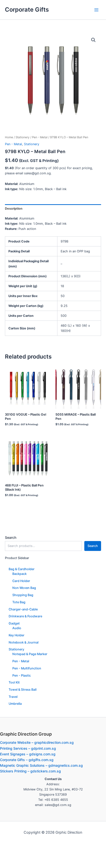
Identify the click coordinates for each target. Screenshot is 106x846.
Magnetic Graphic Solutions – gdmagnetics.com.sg (41, 765)
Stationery (23, 137)
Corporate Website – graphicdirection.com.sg (37, 742)
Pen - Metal (40, 137)
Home (9, 137)
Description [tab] (13, 208)
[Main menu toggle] (96, 10)
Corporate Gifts (27, 9)
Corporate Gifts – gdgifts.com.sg (26, 760)
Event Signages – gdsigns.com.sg (27, 754)
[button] (93, 40)
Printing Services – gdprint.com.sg (28, 748)
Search (10, 537)
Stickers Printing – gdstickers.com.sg (30, 771)
